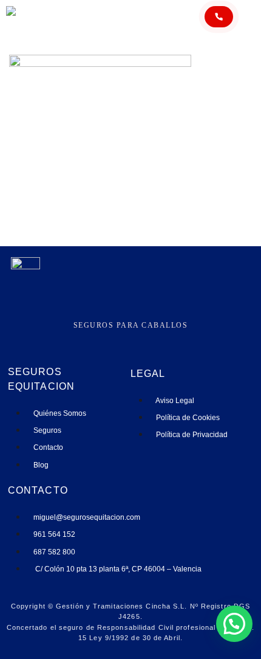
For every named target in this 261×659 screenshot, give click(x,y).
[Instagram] (104, 337)
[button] (234, 624)
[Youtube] (156, 337)
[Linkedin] (139, 337)
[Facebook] (121, 337)
